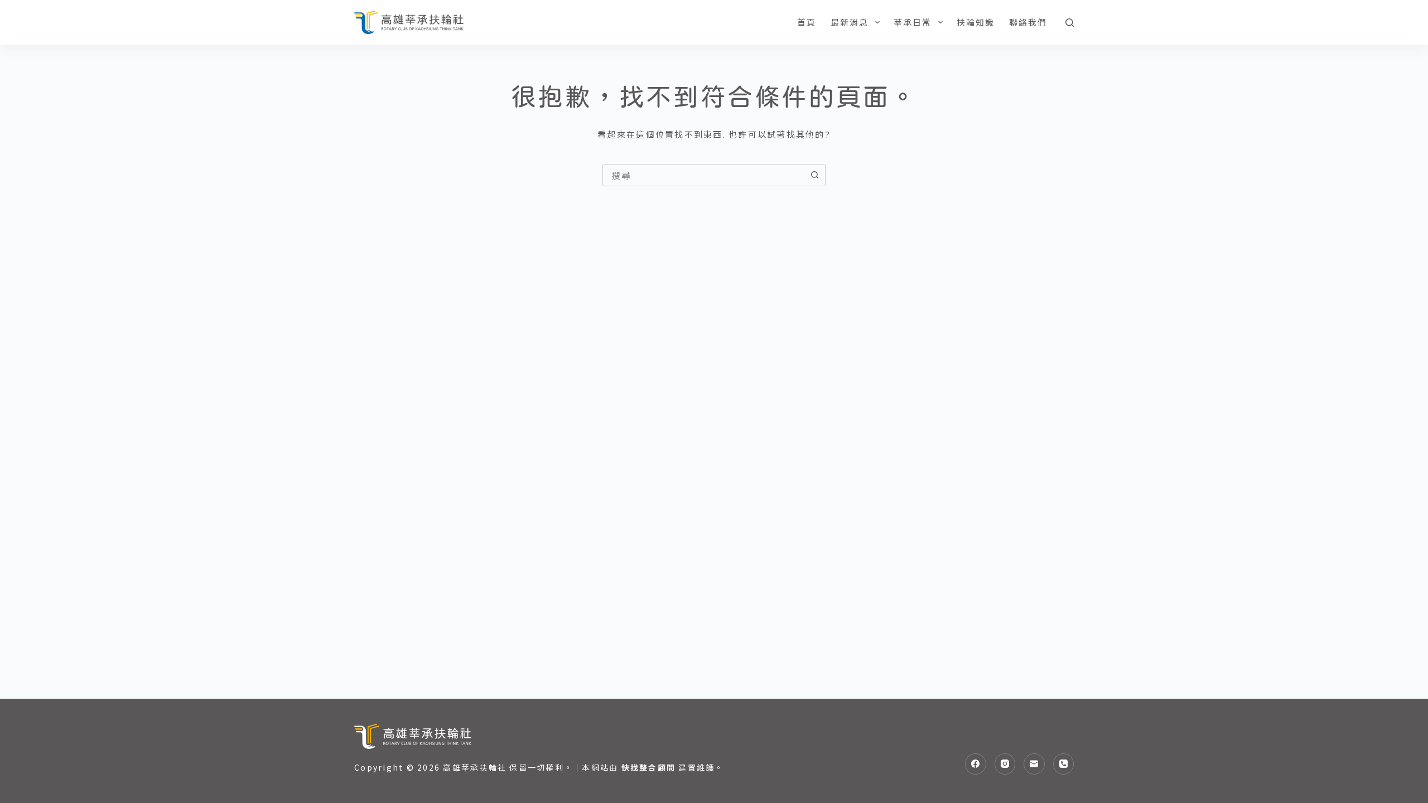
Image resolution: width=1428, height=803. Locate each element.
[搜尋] (1069, 22)
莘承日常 (913, 22)
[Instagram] (1005, 764)
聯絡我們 (1028, 22)
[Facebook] (975, 764)
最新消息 (850, 22)
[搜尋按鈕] (814, 175)
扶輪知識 (976, 22)
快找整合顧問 (648, 767)
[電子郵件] (1034, 764)
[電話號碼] (1063, 764)
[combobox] (703, 175)
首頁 (807, 22)
